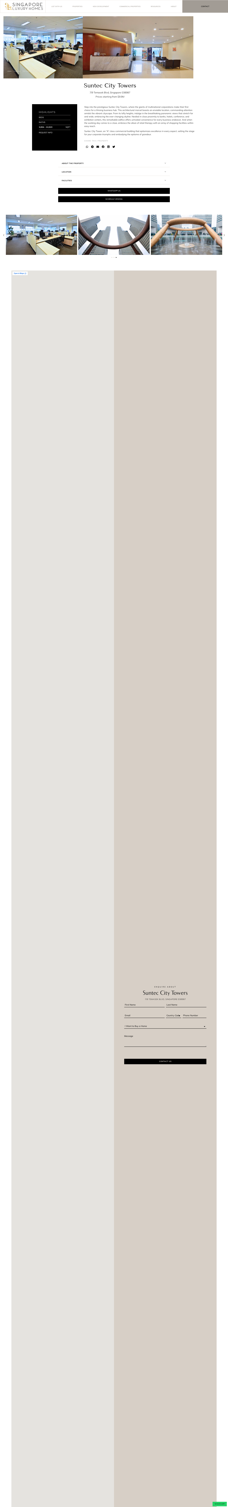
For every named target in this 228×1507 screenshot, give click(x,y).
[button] (87, 146)
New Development (101, 6)
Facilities (67, 181)
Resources (155, 6)
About (173, 6)
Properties (77, 6)
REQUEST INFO (45, 132)
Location (66, 172)
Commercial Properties (129, 6)
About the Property (73, 163)
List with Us (56, 6)
